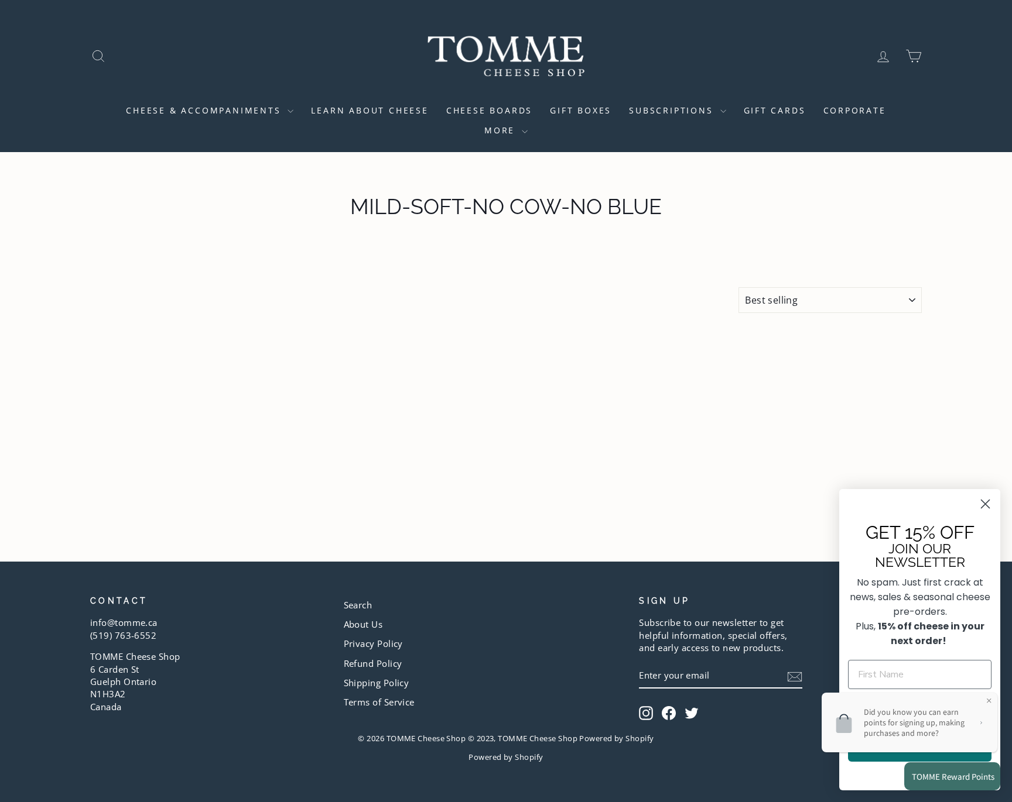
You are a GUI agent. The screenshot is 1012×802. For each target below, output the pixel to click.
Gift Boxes (580, 110)
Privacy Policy (373, 643)
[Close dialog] (985, 504)
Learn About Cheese (369, 110)
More (501, 130)
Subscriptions (673, 110)
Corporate (854, 110)
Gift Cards (775, 110)
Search (358, 605)
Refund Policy (373, 663)
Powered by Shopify (506, 757)
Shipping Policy (376, 683)
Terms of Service (379, 702)
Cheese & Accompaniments (205, 110)
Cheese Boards (489, 110)
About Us (363, 624)
